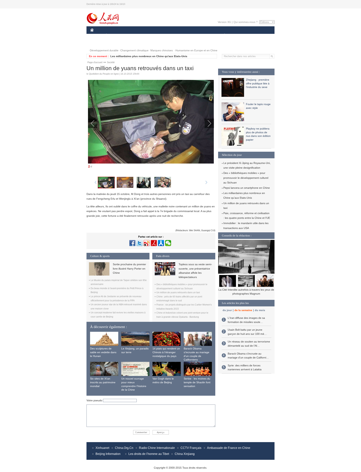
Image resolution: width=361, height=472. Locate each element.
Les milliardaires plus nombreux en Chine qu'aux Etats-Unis (148, 56)
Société (111, 62)
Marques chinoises (161, 50)
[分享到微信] (168, 243)
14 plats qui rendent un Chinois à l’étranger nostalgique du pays (166, 352)
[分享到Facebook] (132, 243)
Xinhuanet (102, 447)
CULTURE (181, 35)
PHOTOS (98, 43)
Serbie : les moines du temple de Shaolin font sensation (197, 382)
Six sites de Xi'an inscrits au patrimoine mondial (102, 382)
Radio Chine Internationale (157, 447)
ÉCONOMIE (113, 35)
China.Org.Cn (124, 447)
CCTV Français (190, 447)
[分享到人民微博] (154, 243)
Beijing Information (108, 453)
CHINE (97, 35)
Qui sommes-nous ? (246, 21)
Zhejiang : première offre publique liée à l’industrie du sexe (257, 83)
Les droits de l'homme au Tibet (148, 453)
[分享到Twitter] (140, 243)
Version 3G (224, 21)
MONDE (131, 35)
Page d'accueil (94, 62)
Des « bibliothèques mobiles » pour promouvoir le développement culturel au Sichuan (245, 177)
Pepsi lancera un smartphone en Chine (246, 187)
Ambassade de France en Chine (228, 447)
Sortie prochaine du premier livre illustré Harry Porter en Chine (129, 268)
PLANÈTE (222, 35)
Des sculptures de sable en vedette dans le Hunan (103, 352)
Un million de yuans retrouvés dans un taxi (178, 292)
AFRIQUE (147, 35)
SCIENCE (163, 35)
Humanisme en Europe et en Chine (196, 50)
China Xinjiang (185, 453)
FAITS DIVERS (202, 35)
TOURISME (254, 35)
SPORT (238, 35)
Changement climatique (134, 50)
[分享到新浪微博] (147, 243)
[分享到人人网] (161, 243)
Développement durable (104, 50)
